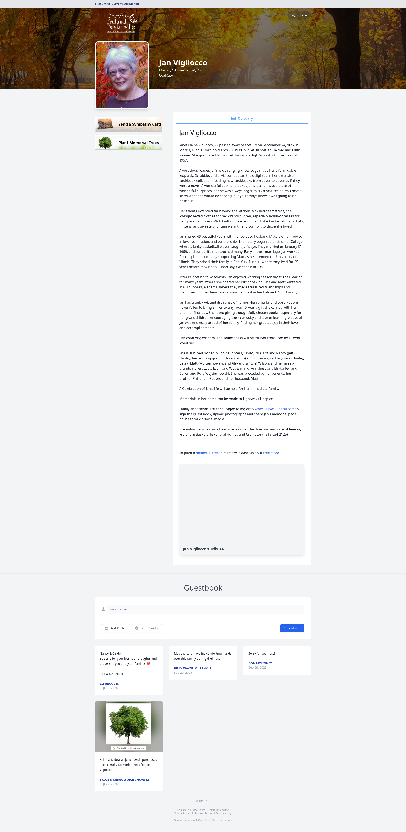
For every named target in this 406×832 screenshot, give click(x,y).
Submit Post (292, 628)
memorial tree (207, 453)
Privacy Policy (191, 813)
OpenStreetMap (207, 820)
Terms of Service (214, 813)
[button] (128, 726)
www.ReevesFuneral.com (275, 409)
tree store (271, 453)
